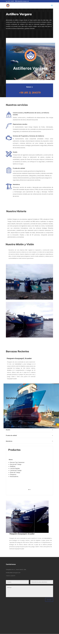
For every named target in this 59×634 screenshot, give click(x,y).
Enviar (49, 600)
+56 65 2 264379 (10, 575)
